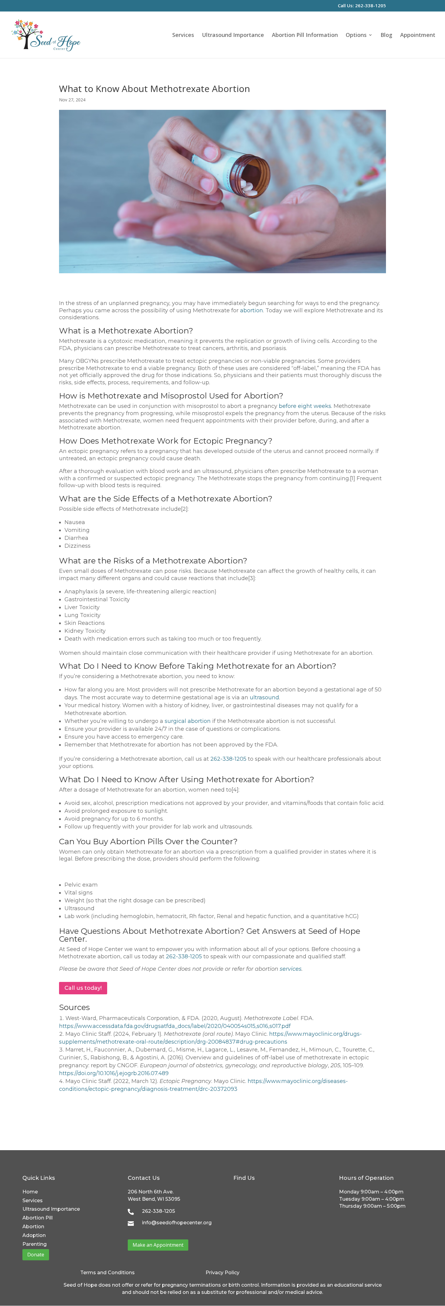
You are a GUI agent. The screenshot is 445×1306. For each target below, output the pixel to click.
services (291, 969)
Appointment (417, 35)
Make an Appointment (158, 1245)
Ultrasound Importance (233, 35)
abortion (251, 310)
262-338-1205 (228, 759)
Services (183, 35)
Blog (386, 35)
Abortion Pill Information (305, 35)
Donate (35, 1254)
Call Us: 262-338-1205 (362, 5)
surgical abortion (188, 721)
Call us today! (83, 988)
